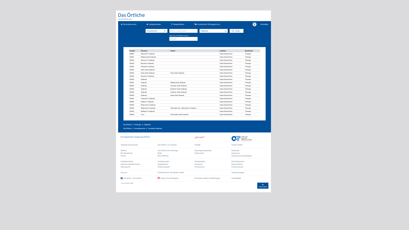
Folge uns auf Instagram (169, 178)
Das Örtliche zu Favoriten (167, 145)
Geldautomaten (155, 24)
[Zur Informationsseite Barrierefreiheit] (254, 24)
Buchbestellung (126, 153)
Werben (124, 150)
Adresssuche (126, 167)
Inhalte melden (237, 145)
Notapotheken (178, 24)
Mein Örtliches (163, 156)
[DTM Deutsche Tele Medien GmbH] (213, 138)
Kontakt (197, 145)
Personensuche (237, 167)
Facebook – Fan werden (132, 178)
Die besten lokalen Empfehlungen (207, 178)
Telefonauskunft (164, 167)
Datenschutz (199, 153)
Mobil (160, 153)
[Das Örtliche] (131, 16)
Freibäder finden (127, 161)
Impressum (235, 153)
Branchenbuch (237, 164)
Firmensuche (199, 167)
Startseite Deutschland (129, 145)
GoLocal (124, 172)
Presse (123, 156)
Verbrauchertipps (237, 172)
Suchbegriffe (236, 178)
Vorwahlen (199, 164)
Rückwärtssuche (129, 24)
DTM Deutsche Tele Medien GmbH (171, 172)
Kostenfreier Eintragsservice (208, 24)
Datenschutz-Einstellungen (241, 156)
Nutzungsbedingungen (203, 150)
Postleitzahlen (200, 161)
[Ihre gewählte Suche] (156, 31)
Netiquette (235, 150)
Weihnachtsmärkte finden (130, 164)
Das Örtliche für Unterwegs (168, 150)
